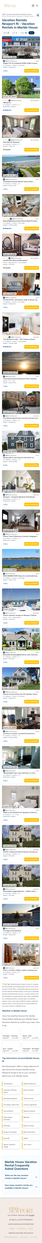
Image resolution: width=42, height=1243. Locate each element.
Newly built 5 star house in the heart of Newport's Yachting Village (18, 458)
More (31, 33)
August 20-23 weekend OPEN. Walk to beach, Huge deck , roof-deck (20, 64)
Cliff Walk (11, 974)
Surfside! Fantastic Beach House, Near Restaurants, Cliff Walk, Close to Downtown (20, 182)
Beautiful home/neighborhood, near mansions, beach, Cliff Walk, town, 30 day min (21, 655)
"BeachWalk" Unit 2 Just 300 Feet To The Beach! (19, 774)
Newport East (12, 67)
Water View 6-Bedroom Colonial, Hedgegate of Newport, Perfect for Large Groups (20, 537)
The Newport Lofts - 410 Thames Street (19, 339)
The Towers (28, 1144)
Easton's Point (12, 185)
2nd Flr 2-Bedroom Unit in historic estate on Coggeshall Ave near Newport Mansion (20, 853)
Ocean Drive (12, 619)
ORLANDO (22, 1229)
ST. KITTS (34, 1237)
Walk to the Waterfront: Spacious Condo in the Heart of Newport (20, 813)
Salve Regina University (8, 1118)
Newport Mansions (30, 1084)
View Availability (31, 71)
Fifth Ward (11, 264)
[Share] (38, 15)
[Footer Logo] (21, 1210)
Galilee (26, 1138)
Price (13, 33)
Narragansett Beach (10, 1098)
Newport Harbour (29, 1111)
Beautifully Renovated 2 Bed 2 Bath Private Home (20, 222)
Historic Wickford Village (9, 1146)
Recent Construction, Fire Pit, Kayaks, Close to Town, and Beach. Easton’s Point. (20, 695)
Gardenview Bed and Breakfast (15, 260)
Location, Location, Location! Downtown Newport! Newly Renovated (18, 734)
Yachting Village (13, 225)
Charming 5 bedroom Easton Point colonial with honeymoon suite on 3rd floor (19, 379)
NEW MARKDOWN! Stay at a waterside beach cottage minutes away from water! (21, 577)
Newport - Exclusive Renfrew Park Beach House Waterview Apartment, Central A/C (19, 498)
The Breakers (8, 1084)
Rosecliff (6, 1138)
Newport (5, 67)
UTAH (31, 1229)
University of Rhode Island (10, 1091)
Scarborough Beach (30, 1105)
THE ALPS (24, 1237)
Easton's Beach (29, 1090)
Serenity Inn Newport (11, 142)
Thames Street (28, 1098)
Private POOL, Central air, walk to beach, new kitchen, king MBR (21, 301)
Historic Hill (12, 146)
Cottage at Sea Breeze (12, 931)
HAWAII (12, 1229)
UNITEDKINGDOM (10, 1237)
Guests (22, 33)
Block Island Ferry (29, 1132)
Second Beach (8, 1111)
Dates (5, 33)
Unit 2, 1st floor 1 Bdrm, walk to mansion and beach (20, 971)
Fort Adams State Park (11, 1105)
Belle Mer (27, 1117)
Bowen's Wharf (29, 1126)
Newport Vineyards (10, 1132)
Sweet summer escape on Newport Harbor (19, 615)
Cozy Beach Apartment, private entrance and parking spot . (21, 419)
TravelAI (31, 1215)
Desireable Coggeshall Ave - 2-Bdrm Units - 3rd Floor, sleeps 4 (20, 892)
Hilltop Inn (7, 103)
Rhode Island (6, 106)
